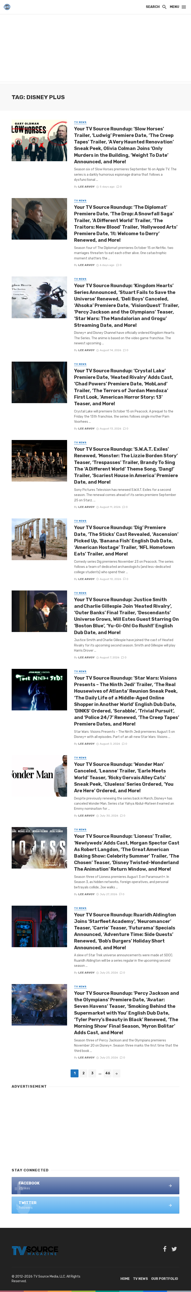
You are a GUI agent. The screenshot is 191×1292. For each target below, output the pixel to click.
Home (125, 1279)
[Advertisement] (95, 49)
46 (107, 1073)
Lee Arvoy (86, 186)
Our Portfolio (164, 1279)
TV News (80, 122)
